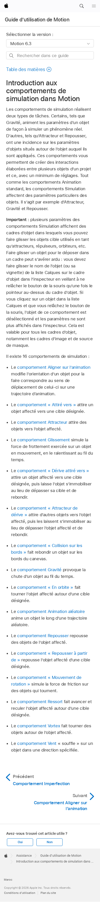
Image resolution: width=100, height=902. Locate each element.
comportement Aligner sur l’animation (53, 367)
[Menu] (94, 6)
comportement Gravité (39, 569)
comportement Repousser (42, 635)
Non (49, 842)
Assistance (24, 855)
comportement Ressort (40, 701)
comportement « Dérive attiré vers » (53, 470)
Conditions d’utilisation (19, 893)
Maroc (8, 879)
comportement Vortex (38, 725)
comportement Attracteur (42, 422)
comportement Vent (36, 743)
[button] (81, 6)
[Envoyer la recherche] (11, 55)
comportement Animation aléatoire (51, 611)
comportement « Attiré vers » (46, 404)
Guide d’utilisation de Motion (37, 20)
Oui (20, 842)
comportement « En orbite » (45, 587)
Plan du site (48, 893)
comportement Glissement (43, 439)
